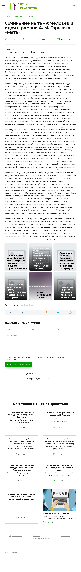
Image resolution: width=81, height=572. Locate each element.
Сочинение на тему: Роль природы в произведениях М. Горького (22, 414)
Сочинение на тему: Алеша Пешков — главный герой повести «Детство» (22, 441)
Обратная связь (15, 536)
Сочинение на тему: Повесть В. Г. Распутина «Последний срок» (59, 467)
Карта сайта (65, 536)
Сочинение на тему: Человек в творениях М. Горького (59, 414)
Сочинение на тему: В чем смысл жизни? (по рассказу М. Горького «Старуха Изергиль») (59, 441)
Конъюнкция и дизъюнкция (56, 513)
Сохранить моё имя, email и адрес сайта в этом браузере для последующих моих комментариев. (36, 358)
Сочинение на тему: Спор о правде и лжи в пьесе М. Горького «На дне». (21, 467)
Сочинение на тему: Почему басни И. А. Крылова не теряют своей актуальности (21, 496)
